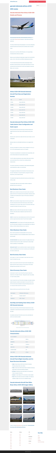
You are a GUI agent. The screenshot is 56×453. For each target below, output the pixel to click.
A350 (11, 446)
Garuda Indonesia (18, 39)
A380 (11, 448)
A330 (11, 443)
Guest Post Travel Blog (42, 1)
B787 (20, 445)
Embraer (30, 443)
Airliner (34, 1)
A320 (11, 440)
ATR (29, 434)
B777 (20, 443)
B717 (20, 434)
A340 (11, 445)
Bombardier (30, 438)
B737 (20, 437)
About (38, 435)
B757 (20, 440)
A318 (11, 437)
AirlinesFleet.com (13, 1)
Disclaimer (39, 440)
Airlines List (31, 1)
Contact (39, 437)
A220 (11, 434)
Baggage (38, 1)
